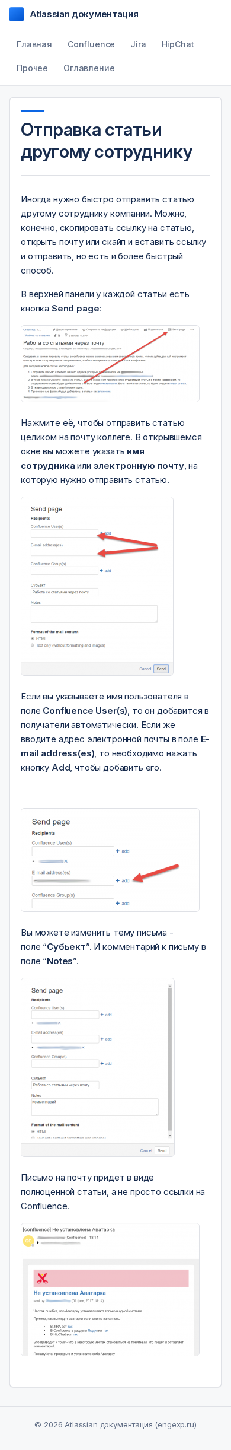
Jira (138, 44)
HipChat (178, 44)
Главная (34, 44)
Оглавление (88, 68)
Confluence (91, 44)
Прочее (32, 68)
